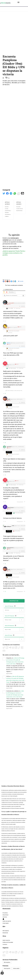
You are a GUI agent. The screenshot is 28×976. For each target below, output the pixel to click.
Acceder (21, 281)
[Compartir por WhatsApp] (15, 193)
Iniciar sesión (16, 968)
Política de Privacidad (8, 942)
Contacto (5, 944)
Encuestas (5, 912)
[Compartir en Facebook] (7, 193)
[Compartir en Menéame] (18, 193)
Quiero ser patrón (7, 921)
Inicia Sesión (6, 923)
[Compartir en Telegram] (11, 193)
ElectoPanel (5, 915)
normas (13, 238)
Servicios (5, 917)
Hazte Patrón (20, 251)
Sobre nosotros (6, 940)
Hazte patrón (7, 968)
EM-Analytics (6, 930)
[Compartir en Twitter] (4, 193)
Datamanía (5, 932)
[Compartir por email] (22, 193)
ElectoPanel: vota (14, 600)
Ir (21, 610)
